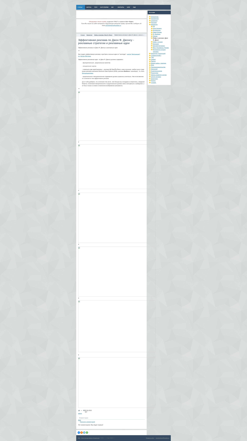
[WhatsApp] (87, 432)
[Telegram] (84, 432)
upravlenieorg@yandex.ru (113, 25)
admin (80, 413)
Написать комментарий (87, 422)
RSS (79, 420)
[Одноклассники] (81, 432)
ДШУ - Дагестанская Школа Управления (88, 438)
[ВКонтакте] (79, 432)
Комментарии (83, 418)
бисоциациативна (87, 73)
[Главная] (78, 35)
